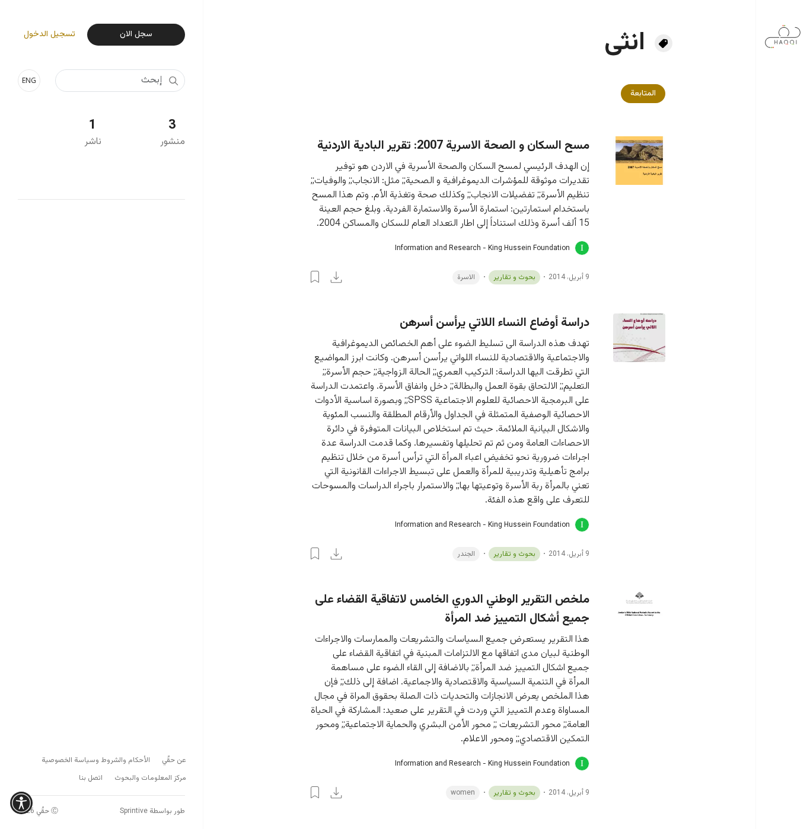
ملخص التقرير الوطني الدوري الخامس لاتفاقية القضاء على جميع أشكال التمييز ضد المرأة (452, 609)
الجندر (466, 554)
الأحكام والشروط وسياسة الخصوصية (96, 760)
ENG (29, 80)
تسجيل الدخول (49, 34)
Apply (173, 80)
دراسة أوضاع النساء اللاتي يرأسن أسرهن (494, 322)
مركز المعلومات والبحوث (150, 778)
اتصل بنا (91, 778)
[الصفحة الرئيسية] (782, 30)
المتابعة (643, 93)
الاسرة (466, 277)
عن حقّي (174, 760)
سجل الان (136, 34)
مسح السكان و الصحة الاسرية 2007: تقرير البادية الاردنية (453, 145)
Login (315, 276)
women (463, 793)
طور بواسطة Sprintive (152, 811)
